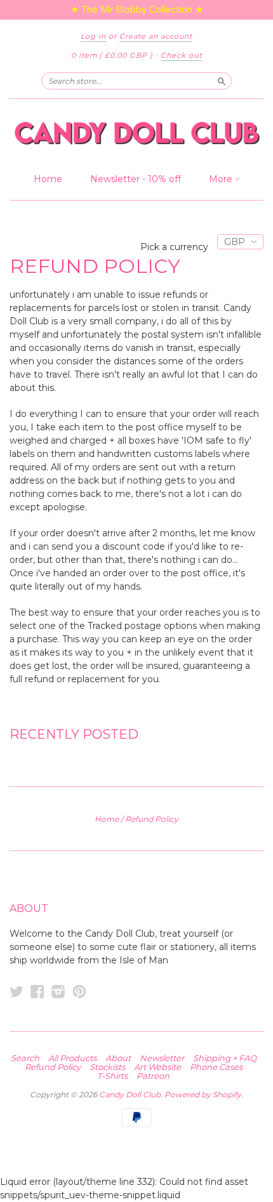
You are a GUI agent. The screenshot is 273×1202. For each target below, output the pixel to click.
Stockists (107, 1066)
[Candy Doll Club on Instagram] (58, 992)
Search (25, 1057)
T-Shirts (112, 1075)
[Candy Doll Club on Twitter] (16, 992)
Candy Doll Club (130, 1094)
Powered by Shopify (202, 1094)
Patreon (153, 1075)
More (222, 179)
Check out (181, 55)
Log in (93, 36)
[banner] (136, 133)
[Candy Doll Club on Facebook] (37, 992)
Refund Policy (53, 1066)
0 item (112, 55)
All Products (72, 1057)
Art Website (157, 1066)
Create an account (155, 36)
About (118, 1057)
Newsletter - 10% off (135, 179)
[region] (136, 10)
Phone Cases (216, 1066)
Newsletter (162, 1057)
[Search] (221, 80)
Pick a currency (175, 247)
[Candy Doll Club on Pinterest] (79, 992)
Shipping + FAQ (224, 1057)
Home (48, 179)
